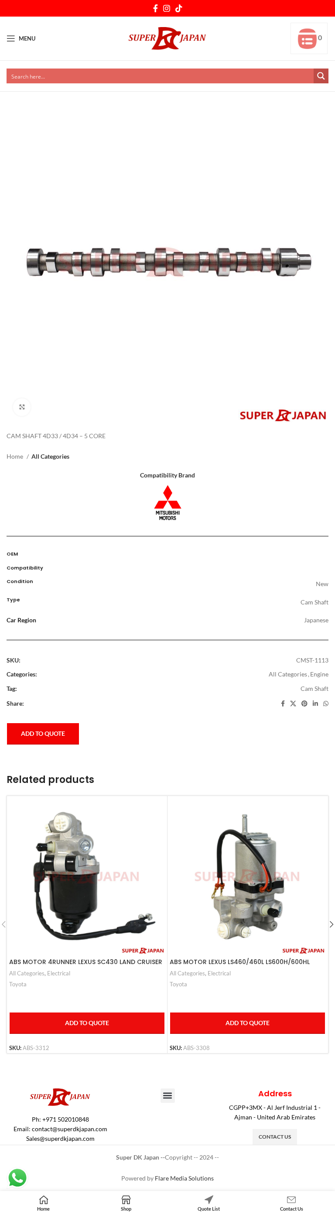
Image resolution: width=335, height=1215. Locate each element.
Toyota (18, 984)
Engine (319, 674)
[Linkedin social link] (315, 703)
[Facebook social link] (155, 8)
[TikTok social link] (179, 8)
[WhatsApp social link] (326, 703)
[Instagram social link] (167, 8)
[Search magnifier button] (321, 76)
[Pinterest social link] (304, 703)
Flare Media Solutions (184, 1178)
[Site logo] (168, 37)
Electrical (58, 973)
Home (15, 456)
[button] (168, 1095)
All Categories (50, 456)
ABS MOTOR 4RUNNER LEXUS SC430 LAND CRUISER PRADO (85, 966)
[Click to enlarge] (22, 407)
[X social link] (293, 703)
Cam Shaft (314, 688)
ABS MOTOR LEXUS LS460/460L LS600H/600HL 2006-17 (240, 966)
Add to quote (43, 733)
